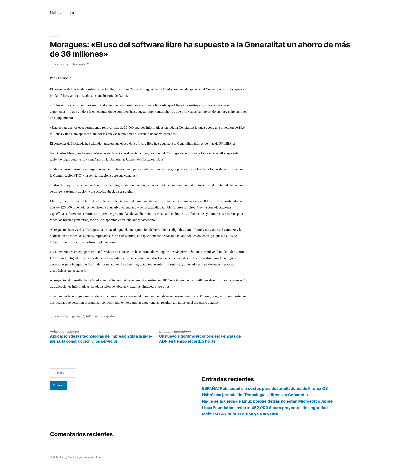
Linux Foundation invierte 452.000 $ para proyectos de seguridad (265, 407)
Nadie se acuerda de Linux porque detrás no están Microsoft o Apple (267, 401)
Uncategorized (107, 316)
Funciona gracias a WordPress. (85, 457)
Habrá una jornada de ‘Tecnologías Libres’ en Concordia (255, 394)
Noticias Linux (62, 12)
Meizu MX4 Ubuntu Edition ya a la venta (240, 414)
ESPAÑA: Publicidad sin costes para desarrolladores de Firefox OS (265, 388)
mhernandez (61, 64)
